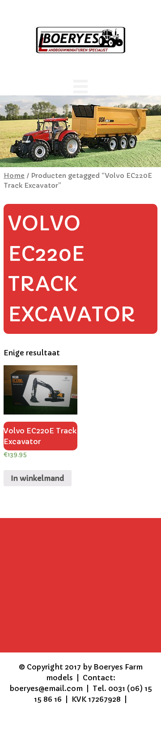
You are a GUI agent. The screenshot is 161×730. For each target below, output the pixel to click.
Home (14, 176)
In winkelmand (37, 478)
